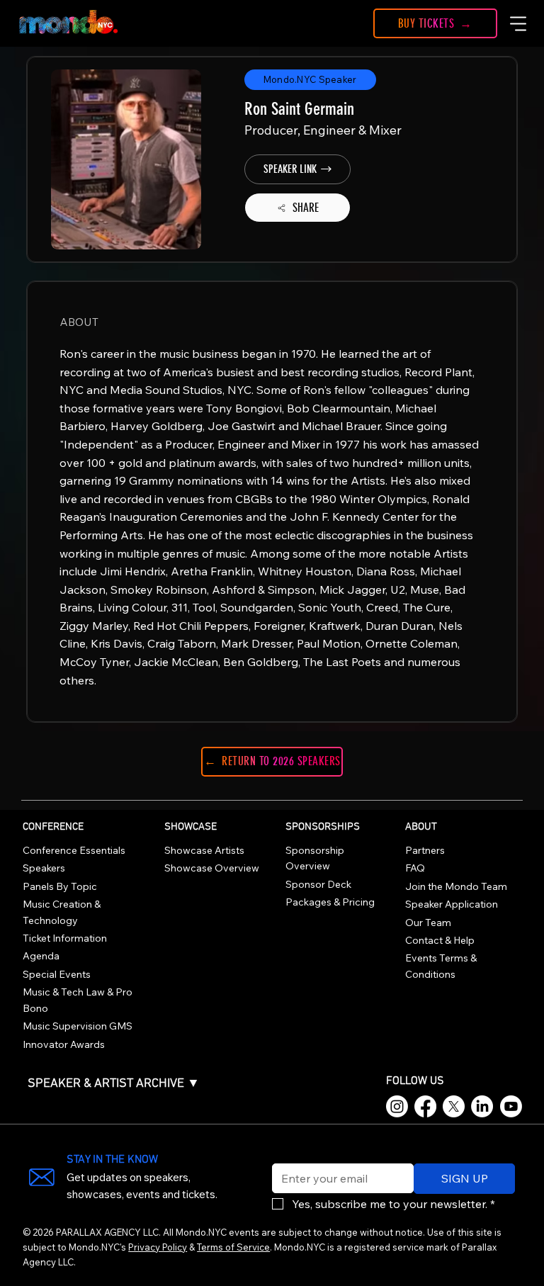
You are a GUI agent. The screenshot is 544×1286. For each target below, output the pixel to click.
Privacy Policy (157, 1247)
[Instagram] (397, 1106)
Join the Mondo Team (456, 886)
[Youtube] (511, 1106)
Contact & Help (440, 940)
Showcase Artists (204, 850)
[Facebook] (425, 1106)
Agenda (41, 955)
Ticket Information (65, 938)
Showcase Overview (211, 868)
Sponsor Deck (318, 884)
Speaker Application (451, 904)
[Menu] (518, 23)
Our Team (428, 922)
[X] (454, 1106)
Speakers (44, 868)
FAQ (415, 868)
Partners (425, 850)
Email (282, 1154)
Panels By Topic (60, 886)
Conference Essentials (74, 850)
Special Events (57, 974)
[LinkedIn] (482, 1106)
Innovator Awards (64, 1044)
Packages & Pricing (330, 902)
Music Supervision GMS (77, 1026)
